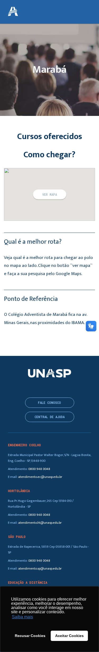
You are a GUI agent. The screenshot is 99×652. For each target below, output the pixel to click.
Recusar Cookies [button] (30, 636)
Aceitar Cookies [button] (69, 636)
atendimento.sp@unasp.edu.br (40, 568)
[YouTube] (53, 387)
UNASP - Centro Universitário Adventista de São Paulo (13, 12)
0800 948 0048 (39, 469)
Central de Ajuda (50, 417)
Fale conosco (49, 403)
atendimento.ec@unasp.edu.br (40, 477)
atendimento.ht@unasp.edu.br (40, 523)
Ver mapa (49, 194)
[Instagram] (36, 387)
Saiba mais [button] (22, 617)
